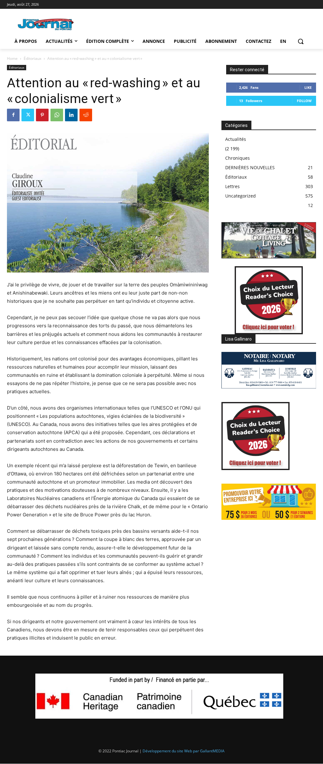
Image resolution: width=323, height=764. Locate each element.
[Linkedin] (71, 115)
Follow (304, 100)
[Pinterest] (42, 115)
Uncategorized (240, 196)
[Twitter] (27, 115)
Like (308, 87)
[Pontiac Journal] (46, 24)
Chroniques (237, 158)
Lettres (232, 186)
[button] (300, 41)
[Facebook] (13, 115)
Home (12, 58)
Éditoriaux (32, 58)
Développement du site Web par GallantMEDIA (184, 751)
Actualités (235, 139)
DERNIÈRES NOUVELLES (250, 167)
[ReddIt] (85, 115)
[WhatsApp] (56, 115)
